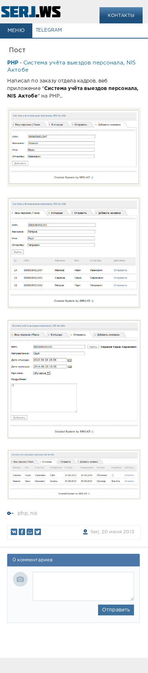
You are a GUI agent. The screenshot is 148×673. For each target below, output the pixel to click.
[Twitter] (37, 532)
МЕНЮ (16, 30)
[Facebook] (22, 532)
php (23, 513)
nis (34, 513)
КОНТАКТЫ (121, 16)
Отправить (116, 610)
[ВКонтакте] (14, 532)
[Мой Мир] (30, 532)
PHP (12, 62)
